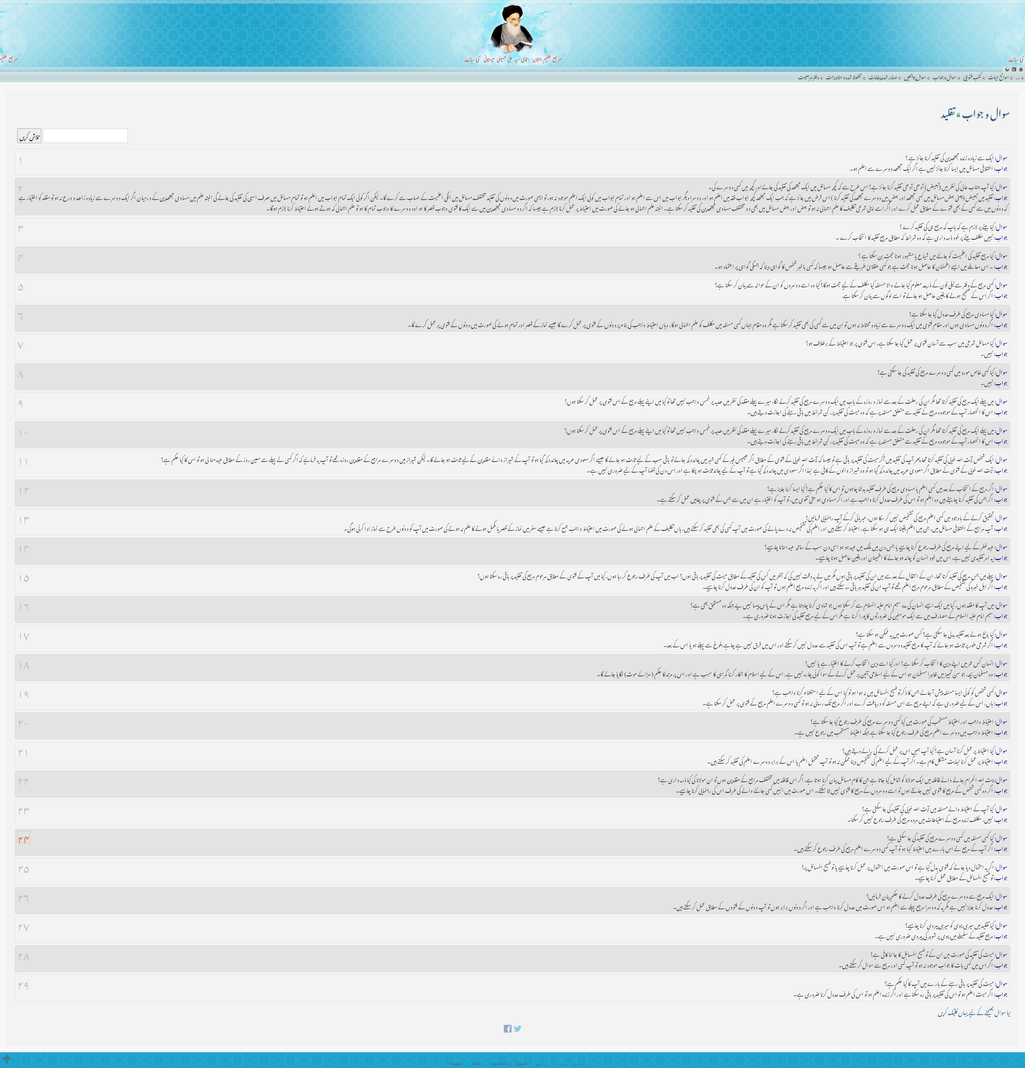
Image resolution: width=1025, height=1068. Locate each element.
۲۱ (23, 749)
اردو (540, 1064)
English (521, 1064)
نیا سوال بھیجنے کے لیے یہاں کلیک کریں (974, 1011)
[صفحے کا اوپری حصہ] (6, 1059)
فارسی (559, 1064)
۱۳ (24, 516)
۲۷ (24, 924)
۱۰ (23, 429)
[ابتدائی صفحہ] (1021, 69)
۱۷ (24, 633)
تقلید (948, 111)
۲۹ (24, 982)
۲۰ (23, 720)
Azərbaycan (498, 1064)
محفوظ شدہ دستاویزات (844, 76)
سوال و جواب (944, 76)
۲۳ (24, 808)
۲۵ (23, 866)
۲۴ (23, 837)
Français (457, 1064)
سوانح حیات (998, 76)
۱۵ (23, 575)
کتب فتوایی (972, 76)
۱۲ (23, 487)
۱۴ (23, 546)
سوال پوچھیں (915, 76)
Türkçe (476, 1064)
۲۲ (23, 778)
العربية (580, 1064)
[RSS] (1014, 69)
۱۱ (23, 458)
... (1018, 76)
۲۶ (24, 895)
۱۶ (24, 604)
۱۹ (24, 691)
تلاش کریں (29, 135)
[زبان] (1007, 69)
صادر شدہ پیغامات (883, 76)
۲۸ (24, 953)
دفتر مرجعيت (808, 76)
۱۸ (24, 662)
